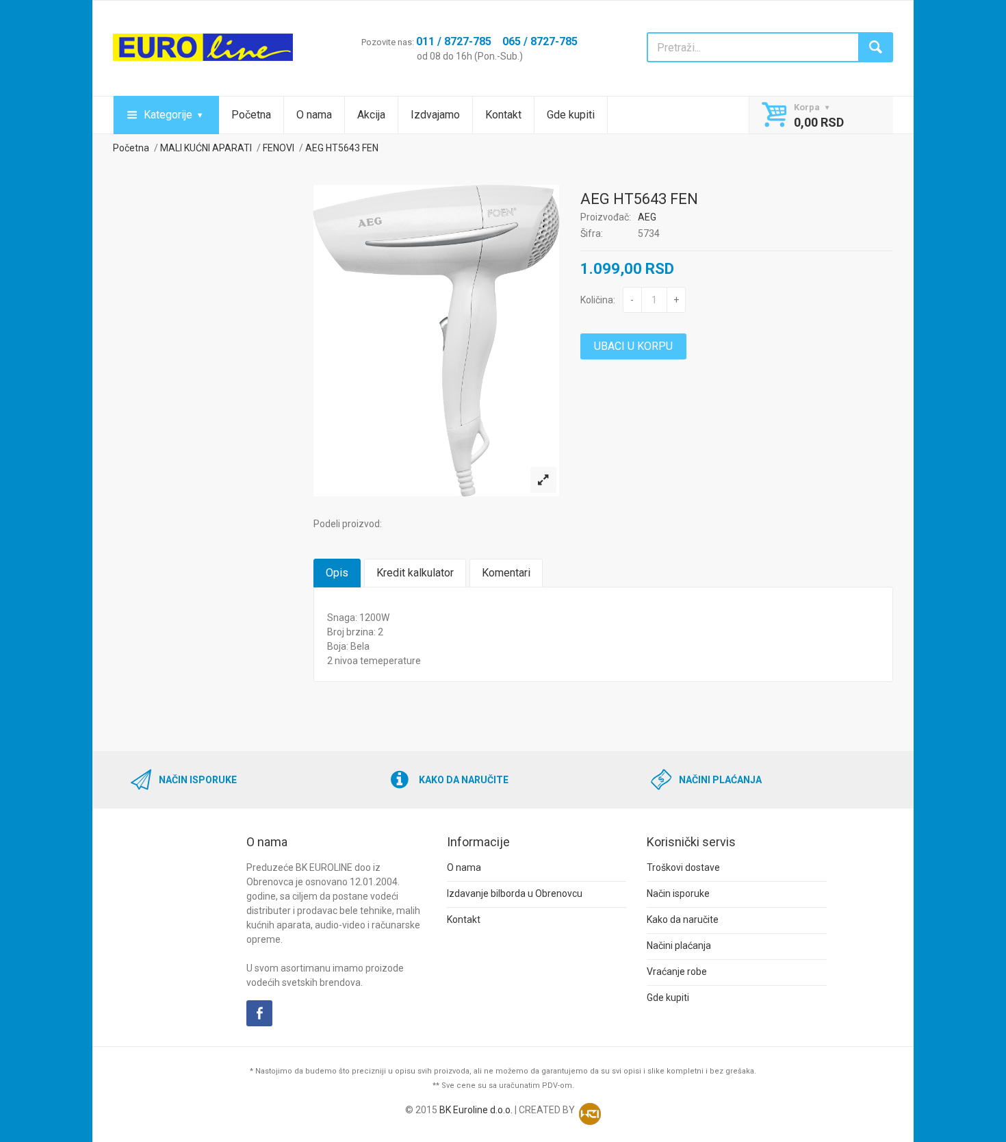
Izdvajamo (435, 114)
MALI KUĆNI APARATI (206, 147)
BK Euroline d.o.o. (476, 1109)
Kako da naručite (683, 919)
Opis (337, 572)
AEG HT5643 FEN (341, 147)
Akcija (371, 114)
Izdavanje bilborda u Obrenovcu (514, 893)
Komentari (506, 572)
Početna (251, 114)
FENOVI (278, 147)
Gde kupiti (571, 114)
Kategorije (168, 114)
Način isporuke (678, 893)
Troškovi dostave (683, 867)
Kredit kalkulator (415, 572)
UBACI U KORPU (633, 346)
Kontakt (503, 114)
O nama (314, 114)
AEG (647, 217)
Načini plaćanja (679, 945)
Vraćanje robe (677, 971)
